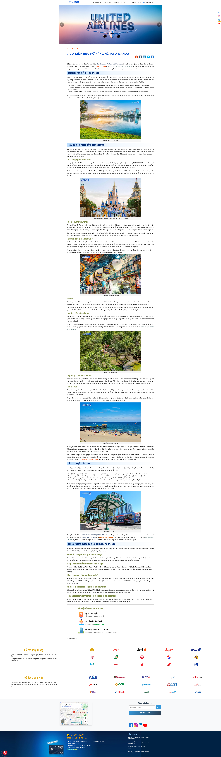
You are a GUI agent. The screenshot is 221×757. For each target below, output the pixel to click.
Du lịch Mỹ (116, 2)
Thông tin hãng (107, 2)
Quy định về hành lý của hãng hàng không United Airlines (138, 737)
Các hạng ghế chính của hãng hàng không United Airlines (138, 742)
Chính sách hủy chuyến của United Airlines (136, 747)
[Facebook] (219, 12)
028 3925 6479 (136, 3)
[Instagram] (219, 16)
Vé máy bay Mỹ (97, 2)
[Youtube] (219, 23)
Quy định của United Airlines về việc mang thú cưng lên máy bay (138, 752)
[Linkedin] (219, 19)
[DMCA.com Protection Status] (73, 749)
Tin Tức (122, 2)
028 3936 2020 (148, 3)
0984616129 (75, 743)
